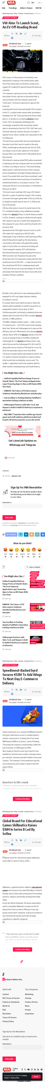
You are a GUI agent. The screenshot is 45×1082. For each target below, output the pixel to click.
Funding (34, 575)
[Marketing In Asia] (11, 2)
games (5, 890)
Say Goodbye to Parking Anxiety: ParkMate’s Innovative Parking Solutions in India (15, 625)
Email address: (7, 502)
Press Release (37, 584)
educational (37, 887)
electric (30, 119)
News (33, 578)
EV (20, 476)
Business (34, 640)
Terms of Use (15, 1078)
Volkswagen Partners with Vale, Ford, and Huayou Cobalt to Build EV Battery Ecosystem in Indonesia (22, 407)
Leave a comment (34, 567)
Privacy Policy (14, 525)
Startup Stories (10, 17)
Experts (34, 572)
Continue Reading (22, 799)
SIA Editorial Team (15, 43)
